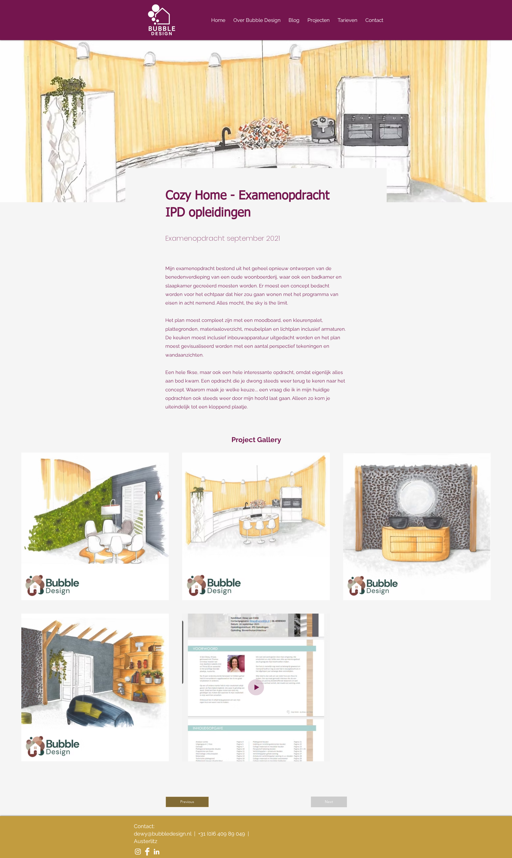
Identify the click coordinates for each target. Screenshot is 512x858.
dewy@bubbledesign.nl (162, 833)
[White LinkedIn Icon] (157, 852)
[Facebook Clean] (147, 852)
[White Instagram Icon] (138, 852)
